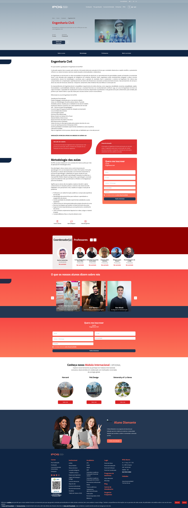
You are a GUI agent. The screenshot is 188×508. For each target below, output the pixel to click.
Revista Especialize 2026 (93, 496)
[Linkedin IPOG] (56, 475)
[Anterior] (52, 297)
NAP (88, 470)
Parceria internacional (74, 488)
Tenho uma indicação (114, 441)
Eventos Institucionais (74, 486)
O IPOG (70, 463)
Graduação (63, 18)
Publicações (90, 493)
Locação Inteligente (74, 470)
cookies (9, 502)
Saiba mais (65, 402)
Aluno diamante (108, 478)
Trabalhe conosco (73, 472)
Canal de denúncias (74, 481)
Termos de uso (126, 483)
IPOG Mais (106, 481)
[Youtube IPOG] (54, 475)
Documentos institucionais (93, 482)
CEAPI (88, 465)
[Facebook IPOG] (52, 475)
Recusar (177, 502)
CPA (88, 463)
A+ (133, 1)
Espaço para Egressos (75, 475)
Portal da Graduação (109, 465)
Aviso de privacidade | (128, 481)
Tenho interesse (119, 199)
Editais (88, 484)
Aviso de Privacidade (8, 506)
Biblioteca (89, 498)
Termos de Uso (21, 506)
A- (136, 1)
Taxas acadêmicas (91, 487)
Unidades (125, 476)
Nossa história (72, 465)
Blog (105, 484)
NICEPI (88, 467)
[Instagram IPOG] (59, 475)
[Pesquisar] (129, 7)
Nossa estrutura (73, 468)
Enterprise (53, 471)
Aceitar (184, 502)
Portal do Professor (109, 468)
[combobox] (95, 338)
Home (53, 18)
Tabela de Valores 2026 (75, 493)
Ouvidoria (71, 491)
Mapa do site (72, 484)
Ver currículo (62, 264)
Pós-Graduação (55, 462)
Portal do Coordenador (110, 470)
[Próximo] (135, 297)
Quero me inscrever (58, 42)
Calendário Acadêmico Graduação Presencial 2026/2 (92, 474)
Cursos (58, 18)
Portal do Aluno (108, 463)
